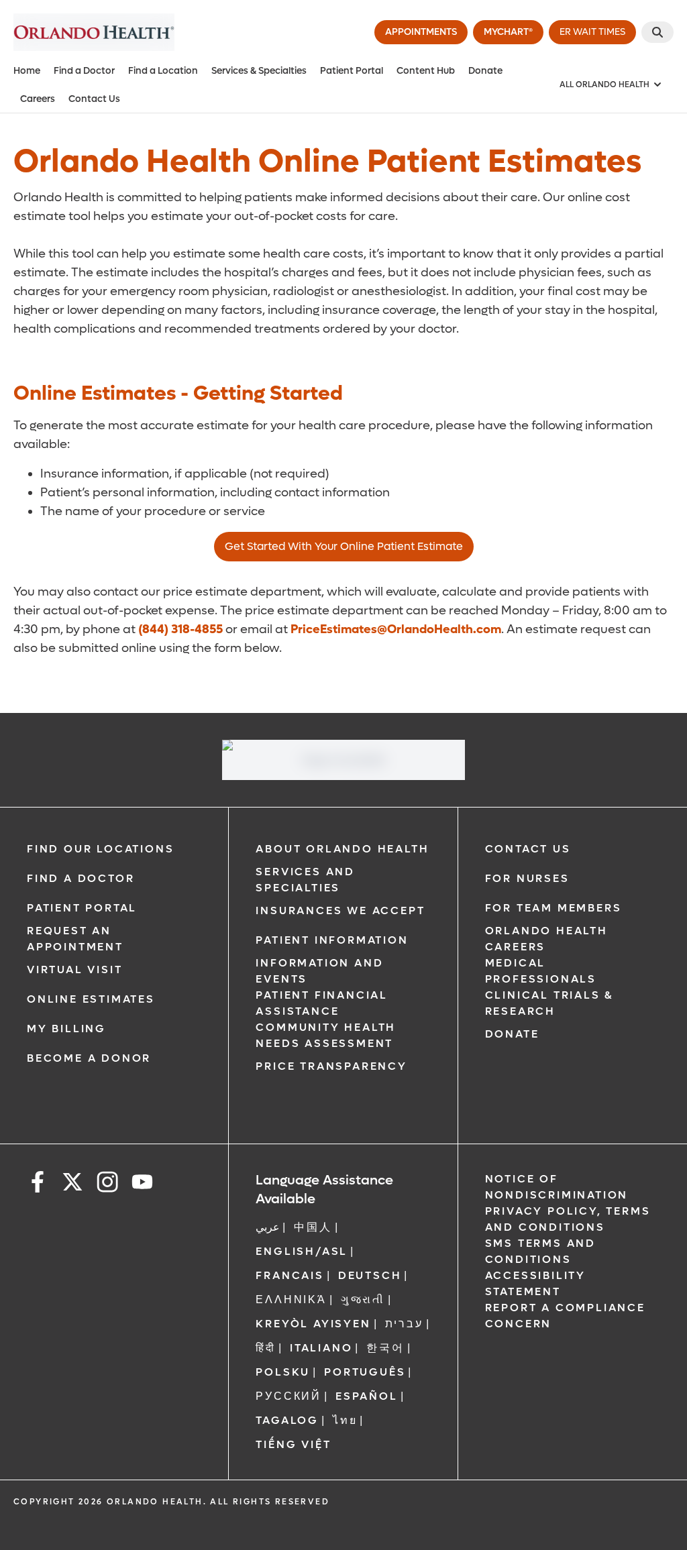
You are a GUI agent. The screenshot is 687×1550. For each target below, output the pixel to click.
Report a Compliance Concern (565, 1315)
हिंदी (266, 1348)
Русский (288, 1396)
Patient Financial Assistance (322, 1003)
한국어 (385, 1348)
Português (364, 1372)
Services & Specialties (259, 70)
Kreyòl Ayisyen (313, 1324)
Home (26, 70)
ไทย (345, 1420)
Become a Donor (89, 1058)
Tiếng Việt (293, 1444)
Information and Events (319, 971)
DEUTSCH (370, 1275)
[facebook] (37, 1184)
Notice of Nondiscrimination (557, 1187)
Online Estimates (91, 999)
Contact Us (94, 99)
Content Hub (426, 70)
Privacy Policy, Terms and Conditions (568, 1219)
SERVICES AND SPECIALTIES (305, 880)
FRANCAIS (289, 1275)
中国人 (312, 1227)
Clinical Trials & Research (549, 1003)
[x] (72, 1184)
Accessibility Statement (535, 1283)
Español (366, 1396)
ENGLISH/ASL (302, 1251)
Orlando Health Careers (546, 939)
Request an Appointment (75, 939)
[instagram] (107, 1184)
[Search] (657, 32)
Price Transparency (331, 1066)
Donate (485, 70)
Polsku (283, 1372)
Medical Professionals (540, 971)
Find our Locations (100, 849)
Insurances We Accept (340, 910)
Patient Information (332, 940)
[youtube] (142, 1184)
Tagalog (287, 1420)
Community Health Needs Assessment (326, 1035)
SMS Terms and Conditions (540, 1251)
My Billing (66, 1028)
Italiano (321, 1348)
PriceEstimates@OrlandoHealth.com (395, 629)
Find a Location (163, 70)
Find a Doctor (84, 70)
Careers (37, 99)
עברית (404, 1324)
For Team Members (553, 908)
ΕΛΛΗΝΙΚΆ (291, 1299)
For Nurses (527, 878)
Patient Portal (351, 70)
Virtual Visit (74, 969)
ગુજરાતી (363, 1299)
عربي (268, 1227)
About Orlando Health (342, 849)
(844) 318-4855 (180, 629)
